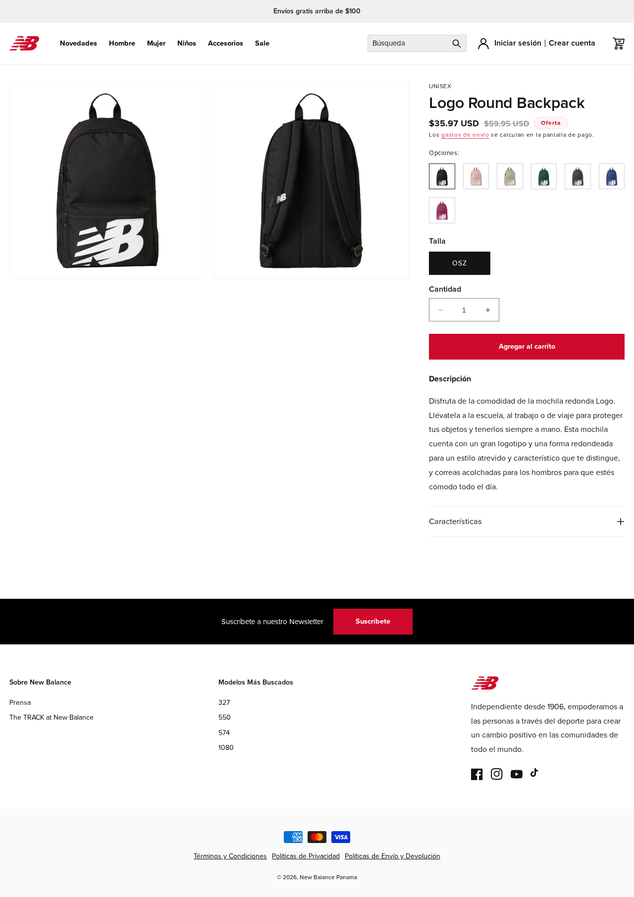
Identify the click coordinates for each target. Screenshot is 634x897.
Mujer (156, 43)
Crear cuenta (572, 43)
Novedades (78, 43)
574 (224, 733)
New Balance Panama (328, 877)
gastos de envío (465, 134)
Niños (186, 43)
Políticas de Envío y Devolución (392, 856)
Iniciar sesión (517, 43)
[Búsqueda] (456, 43)
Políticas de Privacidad (306, 856)
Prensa (20, 702)
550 (224, 717)
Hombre (122, 43)
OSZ (459, 263)
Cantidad (445, 289)
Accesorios (225, 43)
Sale (262, 43)
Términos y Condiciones (230, 856)
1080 (226, 747)
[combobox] (417, 43)
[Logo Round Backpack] (442, 176)
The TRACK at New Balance (51, 717)
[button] (78, 43)
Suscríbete (373, 621)
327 (224, 702)
